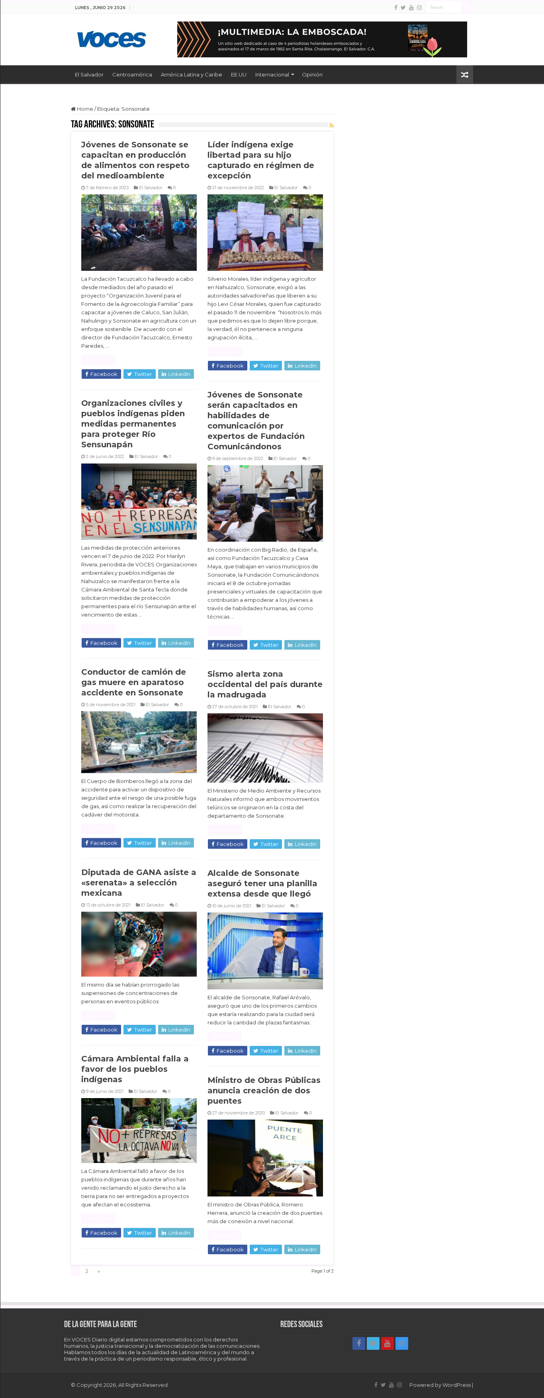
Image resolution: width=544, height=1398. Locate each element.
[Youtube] (411, 7)
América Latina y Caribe (191, 74)
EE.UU (239, 74)
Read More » (98, 360)
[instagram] (419, 7)
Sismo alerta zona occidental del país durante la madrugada (265, 684)
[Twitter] (403, 7)
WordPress (456, 1385)
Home (84, 109)
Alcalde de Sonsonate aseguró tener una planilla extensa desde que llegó (262, 883)
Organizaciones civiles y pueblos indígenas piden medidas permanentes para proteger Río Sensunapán (133, 423)
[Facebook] (395, 7)
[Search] (467, 7)
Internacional (272, 74)
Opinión (312, 74)
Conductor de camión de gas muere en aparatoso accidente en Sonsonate (133, 682)
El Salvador (89, 74)
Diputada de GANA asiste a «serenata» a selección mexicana (138, 882)
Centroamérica (132, 74)
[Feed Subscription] (331, 125)
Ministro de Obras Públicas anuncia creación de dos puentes (264, 1090)
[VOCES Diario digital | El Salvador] (112, 37)
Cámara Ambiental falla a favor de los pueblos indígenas (135, 1069)
